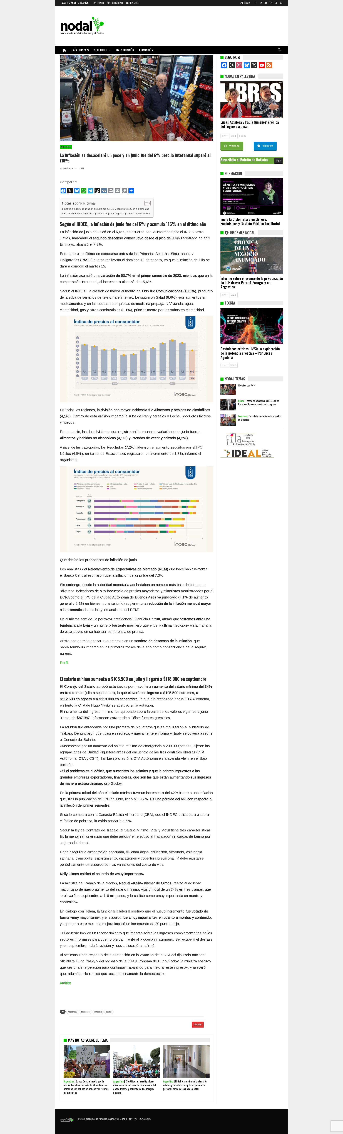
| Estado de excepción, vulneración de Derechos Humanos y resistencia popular (258, 402)
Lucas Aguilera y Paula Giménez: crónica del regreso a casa (249, 124)
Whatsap (234, 145)
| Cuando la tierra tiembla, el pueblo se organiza (259, 417)
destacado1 (85, 1011)
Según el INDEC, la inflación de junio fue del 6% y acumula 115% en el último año (106, 209)
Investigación (125, 50)
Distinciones (117, 3)
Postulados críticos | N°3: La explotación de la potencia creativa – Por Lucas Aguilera (250, 353)
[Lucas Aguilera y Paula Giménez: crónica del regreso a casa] (251, 99)
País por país (80, 50)
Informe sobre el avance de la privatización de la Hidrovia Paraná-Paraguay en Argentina (251, 282)
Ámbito (65, 983)
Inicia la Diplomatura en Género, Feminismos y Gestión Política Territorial (250, 221)
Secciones (100, 50)
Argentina (66, 146)
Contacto (134, 3)
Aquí (278, 160)
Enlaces (101, 3)
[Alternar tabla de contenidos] (146, 203)
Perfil (64, 663)
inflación (98, 1011)
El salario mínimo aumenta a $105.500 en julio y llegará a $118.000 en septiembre (107, 213)
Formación (146, 50)
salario (109, 1011)
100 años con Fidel (246, 385)
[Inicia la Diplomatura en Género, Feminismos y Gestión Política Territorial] (251, 196)
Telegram (267, 145)
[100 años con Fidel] (228, 389)
